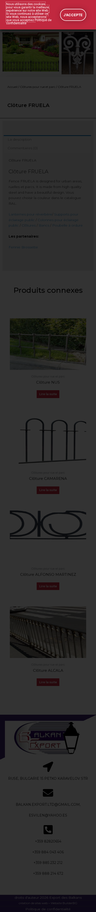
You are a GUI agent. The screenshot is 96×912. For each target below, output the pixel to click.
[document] (48, 456)
